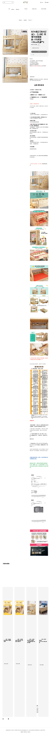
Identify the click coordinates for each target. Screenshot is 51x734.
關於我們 (17, 9)
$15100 (37, 65)
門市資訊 (24, 9)
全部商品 (12, 9)
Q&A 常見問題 (42, 9)
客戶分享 (30, 20)
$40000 (41, 65)
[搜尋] (12, 2)
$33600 (41, 60)
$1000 (32, 64)
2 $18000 (37, 63)
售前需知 (20, 20)
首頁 (7, 9)
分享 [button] (33, 54)
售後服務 (25, 20)
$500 (37, 64)
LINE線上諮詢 (33, 9)
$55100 (32, 65)
